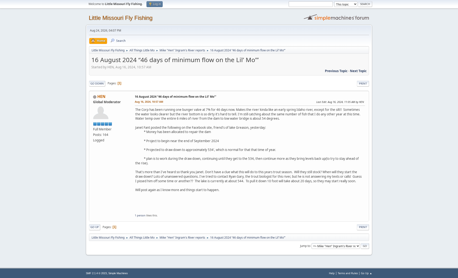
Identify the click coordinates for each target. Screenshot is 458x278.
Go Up (94, 227)
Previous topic (336, 71)
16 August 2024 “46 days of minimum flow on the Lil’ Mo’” (175, 97)
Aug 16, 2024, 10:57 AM (149, 101)
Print (363, 83)
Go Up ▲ (366, 273)
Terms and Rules (348, 273)
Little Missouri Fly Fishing (120, 18)
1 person (140, 215)
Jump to (305, 246)
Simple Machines (118, 273)
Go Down (97, 83)
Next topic (358, 71)
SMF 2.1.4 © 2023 (96, 273)
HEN (101, 96)
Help (332, 273)
